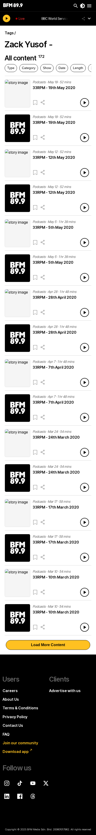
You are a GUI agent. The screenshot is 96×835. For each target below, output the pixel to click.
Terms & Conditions (20, 708)
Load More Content (48, 645)
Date (61, 68)
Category (28, 68)
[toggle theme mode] (82, 6)
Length (78, 68)
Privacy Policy (15, 716)
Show (47, 68)
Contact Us (13, 725)
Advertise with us (65, 690)
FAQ (6, 734)
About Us (11, 699)
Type (10, 68)
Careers (10, 690)
